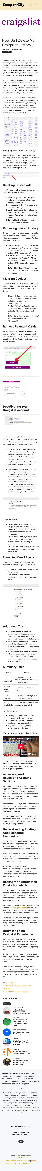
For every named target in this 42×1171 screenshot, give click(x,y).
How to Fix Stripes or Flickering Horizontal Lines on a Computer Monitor (20, 1022)
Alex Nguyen (6, 49)
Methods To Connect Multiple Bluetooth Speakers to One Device (21, 1011)
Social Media (7, 52)
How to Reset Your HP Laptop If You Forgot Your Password (21, 1042)
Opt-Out (26, 1161)
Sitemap (21, 1157)
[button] (31, 5)
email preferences (20, 908)
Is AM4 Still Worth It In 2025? (17, 992)
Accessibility (11, 1161)
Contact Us (27, 1163)
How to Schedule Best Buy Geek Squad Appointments (20, 1062)
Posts (19, 1163)
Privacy (19, 1161)
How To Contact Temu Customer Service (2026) (21, 1052)
